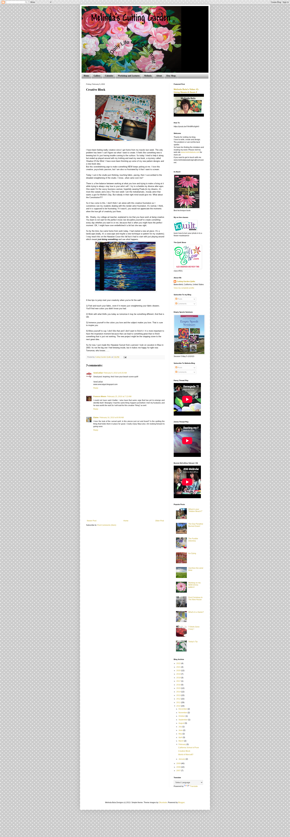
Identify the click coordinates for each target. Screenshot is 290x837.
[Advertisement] (125, 497)
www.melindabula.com (190, 152)
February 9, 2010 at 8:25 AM (115, 373)
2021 (178, 667)
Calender (109, 75)
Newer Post (91, 521)
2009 (178, 763)
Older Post (159, 521)
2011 (178, 702)
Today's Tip (193, 642)
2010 (178, 706)
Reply (95, 388)
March (181, 741)
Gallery (97, 75)
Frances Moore (99, 396)
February (182, 744)
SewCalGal (98, 373)
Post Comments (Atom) (106, 525)
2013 (178, 695)
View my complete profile (184, 288)
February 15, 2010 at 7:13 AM (119, 396)
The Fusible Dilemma (193, 540)
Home (86, 75)
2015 (178, 688)
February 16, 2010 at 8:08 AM (112, 417)
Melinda (148, 75)
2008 (178, 767)
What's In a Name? (196, 612)
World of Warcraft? (185, 754)
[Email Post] (125, 357)
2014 (178, 692)
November (183, 713)
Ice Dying (192, 553)
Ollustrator (163, 802)
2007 (178, 771)
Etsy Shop (171, 75)
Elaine (96, 417)
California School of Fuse (188, 748)
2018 (178, 678)
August (182, 723)
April (181, 737)
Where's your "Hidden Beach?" (195, 510)
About (159, 75)
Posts (179, 299)
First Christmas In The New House (195, 598)
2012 (178, 699)
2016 (178, 685)
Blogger (181, 802)
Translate (194, 786)
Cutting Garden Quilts (186, 281)
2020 (178, 670)
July (180, 727)
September (183, 720)
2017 (178, 681)
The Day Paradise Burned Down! (195, 525)
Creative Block (184, 751)
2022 (178, 663)
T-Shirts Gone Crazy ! (194, 628)
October (182, 716)
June (181, 730)
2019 (178, 674)
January (182, 759)
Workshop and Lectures (129, 75)
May (180, 734)
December (183, 709)
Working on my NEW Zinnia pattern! (194, 585)
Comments (182, 304)
